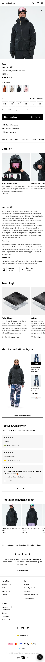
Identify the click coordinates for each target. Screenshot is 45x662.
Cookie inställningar (31, 595)
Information (14, 139)
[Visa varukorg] (42, 3)
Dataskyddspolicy (30, 588)
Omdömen (5, 616)
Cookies (27, 591)
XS (13, 104)
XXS (4, 104)
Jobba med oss (7, 620)
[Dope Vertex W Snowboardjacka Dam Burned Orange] (5, 88)
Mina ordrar (6, 591)
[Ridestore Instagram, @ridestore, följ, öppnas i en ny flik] (22, 627)
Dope (39, 545)
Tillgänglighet (29, 598)
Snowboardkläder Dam (27, 545)
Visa (36, 363)
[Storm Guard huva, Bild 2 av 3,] (12, 177)
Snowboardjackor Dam (10, 545)
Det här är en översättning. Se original (17, 477)
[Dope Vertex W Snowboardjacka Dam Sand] (12, 88)
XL (40, 104)
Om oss (4, 613)
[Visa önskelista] (38, 3)
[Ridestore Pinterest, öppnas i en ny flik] (27, 627)
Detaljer (4, 139)
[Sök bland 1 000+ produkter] (33, 3)
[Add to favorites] (41, 10)
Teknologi (25, 139)
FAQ (3, 588)
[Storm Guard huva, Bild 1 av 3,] (5, 177)
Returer (4, 595)
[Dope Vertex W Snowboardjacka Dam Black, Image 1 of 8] (22, 32)
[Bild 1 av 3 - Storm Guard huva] (16, 167)
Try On (34, 139)
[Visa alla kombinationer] (16, 382)
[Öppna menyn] (3, 3)
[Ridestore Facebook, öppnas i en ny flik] (17, 627)
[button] (22, 657)
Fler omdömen (22, 489)
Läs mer (10, 270)
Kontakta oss (6, 584)
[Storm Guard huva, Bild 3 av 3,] (18, 177)
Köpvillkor (27, 584)
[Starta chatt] (40, 657)
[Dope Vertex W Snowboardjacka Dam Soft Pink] (26, 88)
